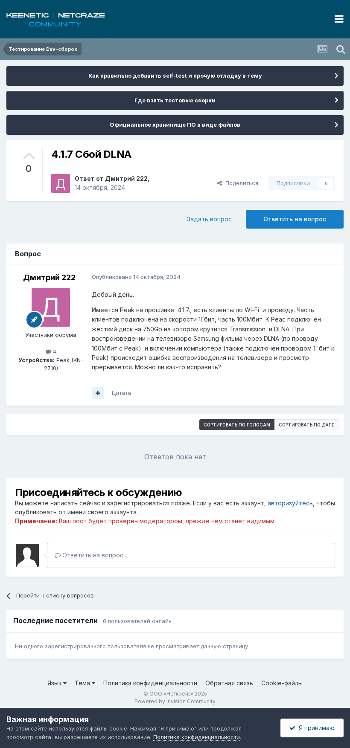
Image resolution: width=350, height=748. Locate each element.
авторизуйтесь (290, 503)
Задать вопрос (209, 219)
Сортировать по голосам (237, 424)
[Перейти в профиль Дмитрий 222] (60, 183)
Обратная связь (229, 683)
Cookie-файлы (282, 683)
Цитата (121, 392)
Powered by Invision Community (175, 701)
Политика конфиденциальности (150, 683)
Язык (55, 683)
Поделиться (240, 183)
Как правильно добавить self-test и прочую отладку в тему (175, 75)
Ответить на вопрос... (94, 555)
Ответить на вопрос (294, 219)
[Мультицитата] (98, 393)
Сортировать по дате (306, 424)
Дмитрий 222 (126, 178)
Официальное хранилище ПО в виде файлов (175, 124)
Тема (83, 683)
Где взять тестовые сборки (175, 100)
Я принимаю (315, 727)
